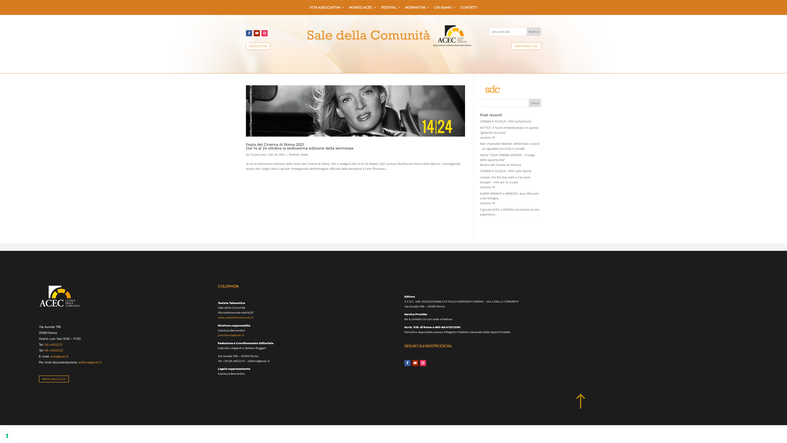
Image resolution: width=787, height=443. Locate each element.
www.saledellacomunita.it (235, 317)
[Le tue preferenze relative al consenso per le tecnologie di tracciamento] (7, 436)
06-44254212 (53, 350)
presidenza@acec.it (231, 335)
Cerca (535, 103)
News (304, 154)
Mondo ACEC (361, 7)
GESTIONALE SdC (526, 46)
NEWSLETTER (258, 46)
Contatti (468, 7)
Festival (389, 7)
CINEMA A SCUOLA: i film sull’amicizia (505, 121)
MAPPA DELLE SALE (54, 379)
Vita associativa (325, 7)
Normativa (415, 7)
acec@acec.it (59, 356)
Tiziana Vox (258, 154)
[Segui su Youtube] (257, 33)
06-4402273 (53, 344)
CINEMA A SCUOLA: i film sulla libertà (505, 171)
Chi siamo (443, 7)
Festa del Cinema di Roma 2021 (300, 146)
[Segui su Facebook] (249, 33)
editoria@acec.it (90, 362)
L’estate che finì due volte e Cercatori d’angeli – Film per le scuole (505, 182)
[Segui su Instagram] (265, 33)
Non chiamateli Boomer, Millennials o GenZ (510, 146)
